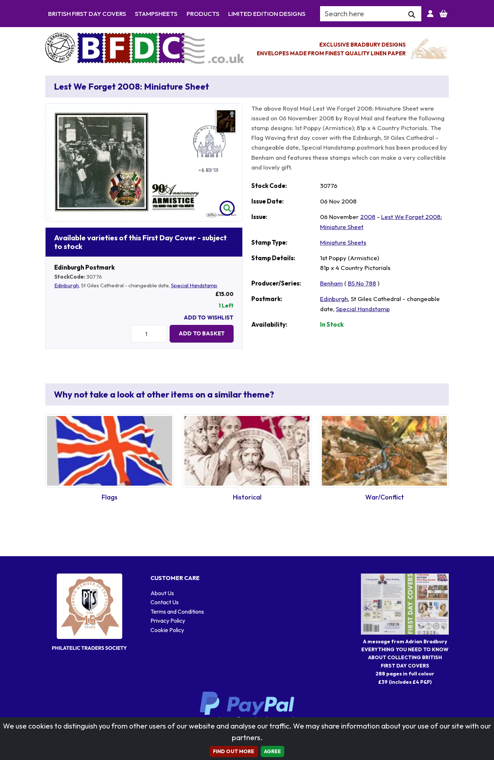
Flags (110, 497)
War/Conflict (384, 497)
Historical (247, 497)
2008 (367, 216)
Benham (331, 283)
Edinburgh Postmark (84, 267)
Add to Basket (202, 333)
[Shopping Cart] (443, 14)
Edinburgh (66, 285)
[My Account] (430, 14)
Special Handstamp (194, 285)
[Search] (411, 15)
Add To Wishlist (208, 317)
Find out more (234, 751)
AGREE (272, 751)
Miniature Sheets (343, 242)
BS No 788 (362, 283)
